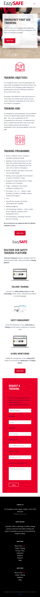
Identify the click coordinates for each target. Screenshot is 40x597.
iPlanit (20, 594)
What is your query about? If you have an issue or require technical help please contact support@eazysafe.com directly (19, 401)
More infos (9, 41)
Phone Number (13, 451)
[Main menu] (34, 3)
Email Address (13, 440)
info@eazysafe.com (20, 514)
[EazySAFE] (13, 3)
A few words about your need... (18, 463)
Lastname (12, 428)
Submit (14, 485)
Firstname (12, 416)
